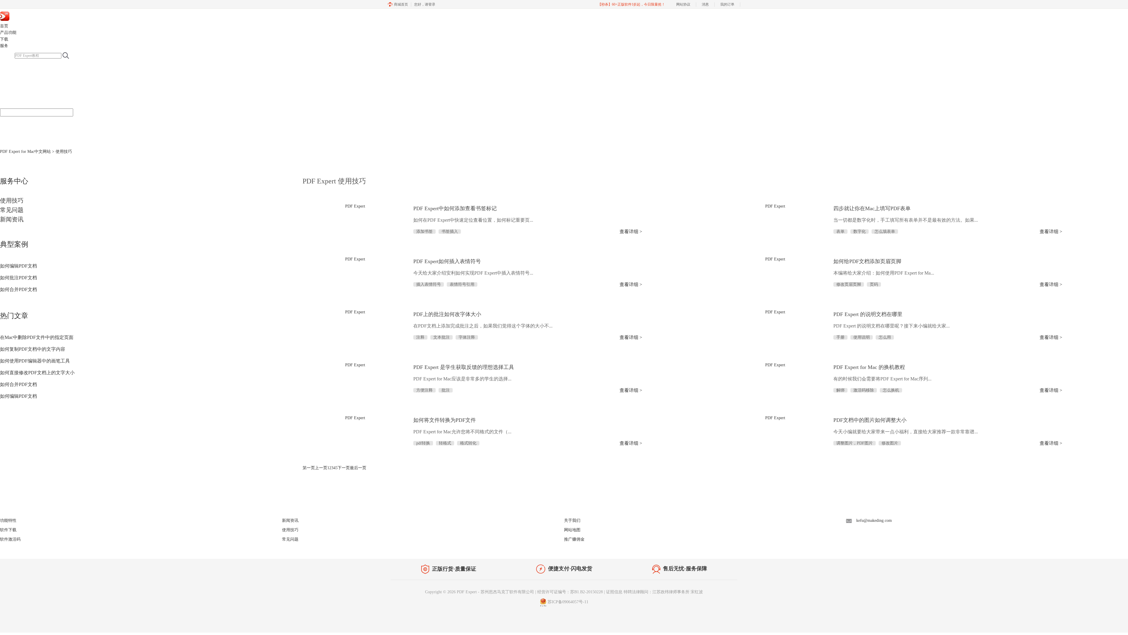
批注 (446, 390)
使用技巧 (12, 200)
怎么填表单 (884, 231)
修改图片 (890, 443)
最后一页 (358, 468)
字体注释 (467, 337)
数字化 (859, 231)
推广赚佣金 (574, 539)
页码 (874, 284)
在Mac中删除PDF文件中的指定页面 (36, 337)
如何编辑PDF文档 (18, 265)
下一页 (344, 468)
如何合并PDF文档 (18, 289)
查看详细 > (631, 231)
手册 (840, 337)
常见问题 (12, 210)
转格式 (445, 443)
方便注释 (424, 390)
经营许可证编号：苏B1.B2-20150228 (570, 592)
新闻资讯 (12, 219)
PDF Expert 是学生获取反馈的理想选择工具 (463, 367)
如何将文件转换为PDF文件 (444, 420)
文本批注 (441, 337)
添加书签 (424, 231)
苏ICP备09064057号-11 (568, 602)
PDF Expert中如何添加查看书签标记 (455, 208)
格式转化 (468, 443)
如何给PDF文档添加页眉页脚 (867, 261)
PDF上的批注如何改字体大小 (447, 314)
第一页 (309, 468)
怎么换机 (891, 390)
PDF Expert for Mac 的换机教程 (869, 367)
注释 (420, 337)
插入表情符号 (428, 284)
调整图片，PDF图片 (854, 443)
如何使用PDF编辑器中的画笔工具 (35, 360)
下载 (4, 39)
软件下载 (8, 530)
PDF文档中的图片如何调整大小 (870, 420)
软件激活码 (10, 539)
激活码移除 (863, 390)
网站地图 (572, 530)
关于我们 (572, 520)
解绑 (840, 390)
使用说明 (861, 337)
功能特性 (8, 520)
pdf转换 (423, 443)
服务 (4, 46)
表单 (840, 231)
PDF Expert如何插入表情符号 (447, 261)
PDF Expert (31, 16)
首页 (4, 26)
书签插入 (450, 231)
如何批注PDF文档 (18, 277)
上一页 (321, 468)
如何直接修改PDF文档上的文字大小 (37, 372)
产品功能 (8, 32)
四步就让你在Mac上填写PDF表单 (872, 208)
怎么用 (885, 337)
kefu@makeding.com (874, 520)
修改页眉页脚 (848, 284)
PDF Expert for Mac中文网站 (25, 151)
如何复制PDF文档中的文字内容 (32, 349)
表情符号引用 (462, 284)
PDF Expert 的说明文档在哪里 (867, 314)
